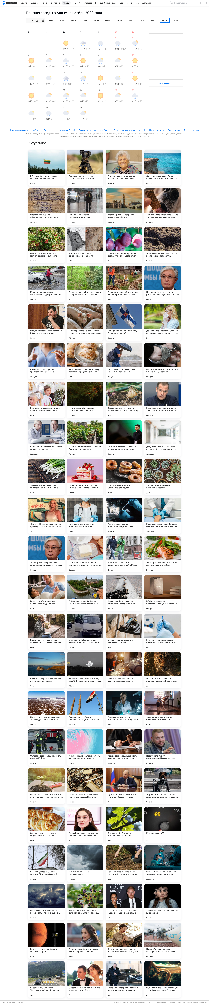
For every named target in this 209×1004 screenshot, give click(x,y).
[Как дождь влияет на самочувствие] (85, 863)
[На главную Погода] (11, 3)
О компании (11, 1002)
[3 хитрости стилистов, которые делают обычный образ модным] (124, 941)
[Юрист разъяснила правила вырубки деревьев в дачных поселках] (124, 670)
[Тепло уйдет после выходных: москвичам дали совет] (124, 361)
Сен (142, 20)
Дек (176, 20)
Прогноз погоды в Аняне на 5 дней (59, 130)
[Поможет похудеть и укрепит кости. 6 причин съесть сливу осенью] (124, 245)
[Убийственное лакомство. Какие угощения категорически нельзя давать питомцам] (162, 206)
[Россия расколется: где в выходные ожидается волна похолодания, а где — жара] (85, 168)
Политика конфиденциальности (134, 1002)
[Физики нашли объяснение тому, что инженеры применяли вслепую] (85, 747)
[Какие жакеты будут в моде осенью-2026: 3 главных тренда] (46, 632)
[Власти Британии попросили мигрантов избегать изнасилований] (124, 206)
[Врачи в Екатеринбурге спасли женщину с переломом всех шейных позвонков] (162, 863)
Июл (119, 20)
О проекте (117, 1002)
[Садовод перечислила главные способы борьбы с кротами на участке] (124, 863)
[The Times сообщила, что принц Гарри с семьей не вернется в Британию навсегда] (124, 902)
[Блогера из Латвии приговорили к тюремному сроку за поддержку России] (162, 361)
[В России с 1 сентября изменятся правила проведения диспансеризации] (46, 438)
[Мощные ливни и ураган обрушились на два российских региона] (46, 284)
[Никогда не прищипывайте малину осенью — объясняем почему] (46, 245)
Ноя (164, 20)
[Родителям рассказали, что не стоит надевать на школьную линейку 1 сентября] (46, 400)
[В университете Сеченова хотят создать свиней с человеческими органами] (85, 322)
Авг (131, 20)
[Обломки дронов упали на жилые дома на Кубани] (46, 747)
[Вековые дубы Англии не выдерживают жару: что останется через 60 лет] (124, 825)
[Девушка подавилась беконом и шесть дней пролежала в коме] (162, 438)
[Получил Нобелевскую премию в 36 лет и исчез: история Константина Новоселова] (46, 322)
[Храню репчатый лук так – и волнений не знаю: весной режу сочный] (124, 400)
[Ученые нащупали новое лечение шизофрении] (162, 902)
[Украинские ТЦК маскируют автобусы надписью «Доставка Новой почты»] (85, 632)
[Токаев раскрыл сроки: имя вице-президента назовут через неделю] (46, 554)
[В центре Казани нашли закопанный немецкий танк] (85, 245)
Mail (3, 1002)
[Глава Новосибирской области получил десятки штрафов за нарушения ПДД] (124, 979)
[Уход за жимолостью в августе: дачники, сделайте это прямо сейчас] (85, 902)
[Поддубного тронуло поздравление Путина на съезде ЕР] (162, 747)
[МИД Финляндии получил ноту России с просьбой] (124, 322)
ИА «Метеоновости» (200, 1002)
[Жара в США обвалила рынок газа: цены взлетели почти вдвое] (162, 786)
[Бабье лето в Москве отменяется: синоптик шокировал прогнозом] (85, 206)
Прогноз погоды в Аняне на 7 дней (94, 130)
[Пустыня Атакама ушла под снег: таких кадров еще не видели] (46, 709)
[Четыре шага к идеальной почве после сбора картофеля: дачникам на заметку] (162, 245)
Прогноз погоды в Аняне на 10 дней (129, 130)
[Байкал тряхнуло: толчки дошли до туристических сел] (46, 670)
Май (96, 20)
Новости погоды (156, 130)
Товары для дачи (191, 130)
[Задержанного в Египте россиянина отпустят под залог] (85, 709)
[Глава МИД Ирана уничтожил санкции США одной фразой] (46, 863)
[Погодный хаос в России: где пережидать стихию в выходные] (46, 902)
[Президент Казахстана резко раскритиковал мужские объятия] (162, 284)
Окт (153, 20)
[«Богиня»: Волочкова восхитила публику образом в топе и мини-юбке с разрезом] (46, 516)
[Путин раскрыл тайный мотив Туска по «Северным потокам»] (124, 786)
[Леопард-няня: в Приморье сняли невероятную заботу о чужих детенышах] (85, 284)
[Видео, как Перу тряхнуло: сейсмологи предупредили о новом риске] (124, 593)
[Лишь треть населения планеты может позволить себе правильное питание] (162, 554)
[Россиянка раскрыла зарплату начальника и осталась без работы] (124, 747)
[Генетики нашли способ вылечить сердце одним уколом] (124, 709)
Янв (51, 20)
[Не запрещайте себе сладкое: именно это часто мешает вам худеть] (85, 477)
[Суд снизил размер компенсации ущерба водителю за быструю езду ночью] (162, 979)
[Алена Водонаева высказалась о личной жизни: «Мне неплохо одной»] (85, 825)
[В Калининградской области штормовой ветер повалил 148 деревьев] (85, 593)
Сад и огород (174, 130)
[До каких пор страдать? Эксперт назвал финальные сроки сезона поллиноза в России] (162, 322)
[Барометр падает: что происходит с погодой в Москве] (124, 554)
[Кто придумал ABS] (162, 825)
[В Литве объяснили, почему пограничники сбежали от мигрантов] (46, 168)
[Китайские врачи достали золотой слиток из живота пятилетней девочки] (85, 516)
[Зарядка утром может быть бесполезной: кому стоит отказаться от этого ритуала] (162, 709)
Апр (85, 20)
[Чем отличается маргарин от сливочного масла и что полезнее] (85, 554)
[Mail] (3, 3)
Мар (73, 20)
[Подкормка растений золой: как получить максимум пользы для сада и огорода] (46, 786)
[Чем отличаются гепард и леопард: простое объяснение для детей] (162, 670)
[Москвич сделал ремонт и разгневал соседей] (124, 632)
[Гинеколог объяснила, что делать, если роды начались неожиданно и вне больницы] (46, 593)
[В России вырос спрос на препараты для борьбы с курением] (46, 361)
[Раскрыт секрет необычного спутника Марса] (46, 941)
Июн (107, 20)
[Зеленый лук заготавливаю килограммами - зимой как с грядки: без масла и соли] (46, 477)
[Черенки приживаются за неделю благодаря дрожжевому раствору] (85, 438)
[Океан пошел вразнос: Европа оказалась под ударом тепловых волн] (162, 168)
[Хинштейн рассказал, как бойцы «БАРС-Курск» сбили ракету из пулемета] (85, 670)
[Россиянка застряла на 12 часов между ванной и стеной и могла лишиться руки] (162, 516)
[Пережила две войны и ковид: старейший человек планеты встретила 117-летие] (124, 168)
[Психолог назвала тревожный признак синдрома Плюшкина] (85, 786)
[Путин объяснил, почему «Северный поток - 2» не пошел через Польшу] (162, 941)
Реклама (20, 1002)
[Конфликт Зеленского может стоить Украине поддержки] (124, 438)
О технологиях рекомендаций (157, 1002)
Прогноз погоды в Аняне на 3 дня (25, 130)
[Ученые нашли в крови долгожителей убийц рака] (124, 516)
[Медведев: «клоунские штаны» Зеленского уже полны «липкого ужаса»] (162, 400)
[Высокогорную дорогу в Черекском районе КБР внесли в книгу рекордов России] (46, 979)
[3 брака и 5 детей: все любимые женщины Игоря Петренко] (85, 979)
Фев (62, 20)
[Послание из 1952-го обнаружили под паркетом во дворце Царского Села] (46, 206)
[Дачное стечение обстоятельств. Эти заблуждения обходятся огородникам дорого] (124, 284)
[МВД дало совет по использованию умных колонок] (162, 593)
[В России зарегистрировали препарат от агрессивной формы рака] (162, 632)
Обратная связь (175, 1002)
